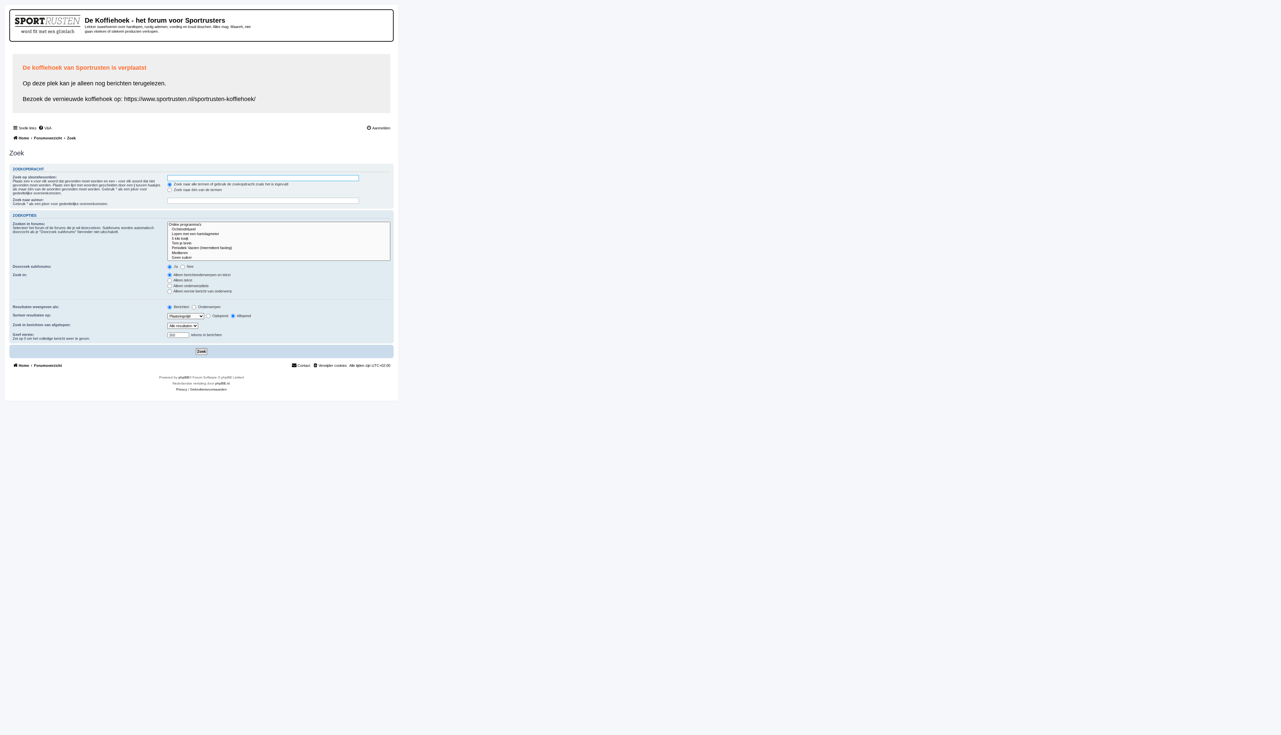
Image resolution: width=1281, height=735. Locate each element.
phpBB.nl (222, 383)
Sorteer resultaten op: (32, 315)
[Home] (48, 23)
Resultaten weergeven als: (36, 307)
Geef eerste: (23, 334)
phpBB (183, 377)
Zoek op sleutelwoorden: (35, 177)
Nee (189, 266)
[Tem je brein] (279, 243)
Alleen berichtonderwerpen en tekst (202, 275)
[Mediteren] (279, 253)
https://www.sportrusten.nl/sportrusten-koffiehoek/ (190, 99)
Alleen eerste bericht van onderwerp (202, 291)
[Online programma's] (279, 224)
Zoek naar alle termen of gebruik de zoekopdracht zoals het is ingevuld (230, 184)
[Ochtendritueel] (279, 229)
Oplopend (219, 316)
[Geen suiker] (279, 257)
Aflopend (243, 316)
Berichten (181, 307)
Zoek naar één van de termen (197, 190)
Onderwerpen (209, 307)
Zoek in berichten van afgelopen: (42, 325)
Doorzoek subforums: (32, 266)
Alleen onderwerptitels (191, 286)
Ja (175, 266)
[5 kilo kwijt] (279, 238)
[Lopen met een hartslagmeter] (279, 234)
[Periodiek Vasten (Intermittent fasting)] (279, 248)
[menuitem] (44, 128)
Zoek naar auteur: (28, 200)
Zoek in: (20, 275)
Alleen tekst (182, 280)
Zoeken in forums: (29, 224)
